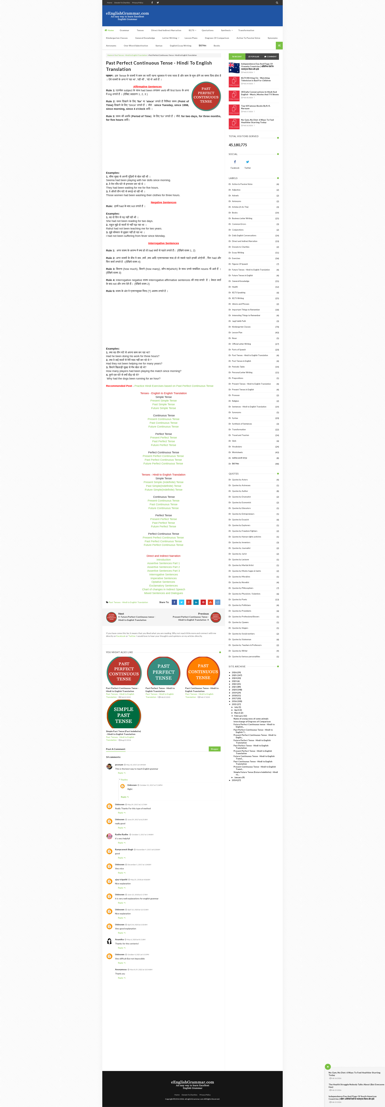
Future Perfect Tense (163, 445)
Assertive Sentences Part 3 (163, 570)
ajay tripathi (121, 879)
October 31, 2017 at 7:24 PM (151, 785)
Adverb (235, 195)
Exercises (236, 258)
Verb (234, 441)
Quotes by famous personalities (246, 656)
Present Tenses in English (243, 389)
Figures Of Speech (240, 264)
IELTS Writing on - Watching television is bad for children (256, 79)
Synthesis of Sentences (242, 424)
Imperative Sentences (164, 578)
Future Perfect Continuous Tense (163, 463)
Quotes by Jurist (239, 554)
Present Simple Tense (163, 400)
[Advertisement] (224, 16)
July (236, 707)
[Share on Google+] (188, 602)
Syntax (235, 418)
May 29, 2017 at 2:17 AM (137, 804)
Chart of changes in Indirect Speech (163, 589)
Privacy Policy (137, 3)
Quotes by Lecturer (240, 559)
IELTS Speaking (238, 292)
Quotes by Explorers (241, 525)
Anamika (119, 939)
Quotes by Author (240, 491)
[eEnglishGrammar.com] (127, 16)
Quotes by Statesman (241, 639)
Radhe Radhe (122, 834)
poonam (119, 764)
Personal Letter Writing (242, 372)
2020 (234, 689)
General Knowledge (240, 281)
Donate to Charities (122, 3)
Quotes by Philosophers (242, 588)
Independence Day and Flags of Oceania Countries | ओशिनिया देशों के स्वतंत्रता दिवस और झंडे (257, 66)
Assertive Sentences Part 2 (163, 567)
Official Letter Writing (241, 344)
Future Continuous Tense (163, 426)
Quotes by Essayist (240, 519)
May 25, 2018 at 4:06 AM (140, 879)
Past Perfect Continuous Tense (163, 459)
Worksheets (237, 452)
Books (235, 212)
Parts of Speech (239, 349)
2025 (234, 675)
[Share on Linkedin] (196, 602)
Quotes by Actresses (241, 485)
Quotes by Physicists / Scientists (246, 594)
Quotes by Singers (240, 628)
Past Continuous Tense (163, 422)
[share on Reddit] (217, 602)
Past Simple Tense (163, 404)
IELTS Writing (238, 298)
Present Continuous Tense (163, 419)
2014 (234, 780)
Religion (235, 401)
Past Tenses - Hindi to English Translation (130, 55)
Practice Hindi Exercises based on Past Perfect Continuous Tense (173, 385)
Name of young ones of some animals (251, 718)
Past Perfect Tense (163, 441)
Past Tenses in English (241, 361)
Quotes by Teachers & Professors (247, 645)
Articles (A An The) (240, 207)
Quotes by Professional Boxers (245, 616)
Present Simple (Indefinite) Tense (163, 482)
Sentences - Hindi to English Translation (249, 406)
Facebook (120, 636)
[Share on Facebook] (174, 602)
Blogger (214, 749)
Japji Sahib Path (239, 321)
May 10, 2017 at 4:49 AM (136, 765)
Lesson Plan (237, 332)
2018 (234, 695)
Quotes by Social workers (243, 633)
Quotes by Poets (239, 599)
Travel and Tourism (240, 435)
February (238, 716)
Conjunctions (237, 230)
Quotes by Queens (240, 622)
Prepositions (237, 378)
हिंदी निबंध (235, 464)
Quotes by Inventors (241, 542)
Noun (234, 338)
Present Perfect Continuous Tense (163, 456)
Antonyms (236, 201)
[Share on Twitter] (181, 602)
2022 (234, 684)
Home (109, 3)
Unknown (132, 785)
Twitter (131, 636)
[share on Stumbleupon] (210, 602)
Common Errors (239, 224)
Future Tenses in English (242, 275)
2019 (234, 692)
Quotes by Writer (240, 651)
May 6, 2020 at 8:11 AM (136, 939)
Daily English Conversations (244, 235)
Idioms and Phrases (240, 304)
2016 (234, 701)
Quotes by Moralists (241, 576)
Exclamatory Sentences (163, 585)
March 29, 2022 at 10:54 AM (141, 969)
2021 (234, 687)
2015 (234, 704)
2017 (234, 698)
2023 (234, 681)
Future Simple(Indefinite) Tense (163, 489)
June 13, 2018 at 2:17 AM (138, 894)
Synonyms (236, 412)
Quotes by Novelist (240, 582)
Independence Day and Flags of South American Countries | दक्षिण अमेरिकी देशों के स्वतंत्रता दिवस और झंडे (353, 1097)
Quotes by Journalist (241, 548)
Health (235, 287)
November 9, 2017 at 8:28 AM (148, 849)
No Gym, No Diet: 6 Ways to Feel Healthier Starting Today (257, 121)
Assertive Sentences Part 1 (163, 563)
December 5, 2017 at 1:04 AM (139, 864)
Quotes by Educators (241, 508)
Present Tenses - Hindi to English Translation (251, 384)
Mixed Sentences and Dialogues (163, 593)
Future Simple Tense (163, 408)
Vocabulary (237, 446)
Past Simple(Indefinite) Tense (163, 485)
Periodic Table (238, 366)
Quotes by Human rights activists (246, 536)
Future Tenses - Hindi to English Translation (251, 269)
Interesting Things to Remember (246, 315)
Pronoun (236, 395)
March (237, 713)
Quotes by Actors (240, 479)
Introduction (164, 559)
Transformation (239, 429)
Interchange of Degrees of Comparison (252, 721)
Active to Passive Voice (242, 184)
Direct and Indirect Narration (244, 241)
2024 (234, 678)
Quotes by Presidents (241, 611)
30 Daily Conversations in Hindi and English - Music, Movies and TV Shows (260, 93)
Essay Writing (238, 252)
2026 (234, 672)
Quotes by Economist (241, 502)
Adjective (236, 190)
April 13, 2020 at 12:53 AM (138, 909)
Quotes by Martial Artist (243, 565)
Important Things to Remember (246, 309)
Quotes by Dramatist (241, 497)
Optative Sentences (163, 581)
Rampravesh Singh (124, 849)
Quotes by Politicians (241, 605)
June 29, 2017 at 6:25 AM (138, 819)
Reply (120, 773)
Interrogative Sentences (163, 574)
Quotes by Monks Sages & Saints (246, 571)
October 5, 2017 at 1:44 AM (142, 834)
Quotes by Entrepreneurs (243, 514)
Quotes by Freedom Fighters (244, 531)
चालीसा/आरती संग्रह (239, 458)
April (236, 710)
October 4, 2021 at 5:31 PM (138, 954)
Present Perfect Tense (163, 437)
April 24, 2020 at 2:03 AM (137, 925)
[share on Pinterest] (203, 602)
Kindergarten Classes (241, 327)
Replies (124, 779)
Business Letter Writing (242, 218)
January (238, 777)
